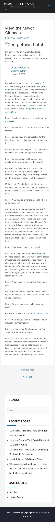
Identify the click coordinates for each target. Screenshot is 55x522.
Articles (13, 492)
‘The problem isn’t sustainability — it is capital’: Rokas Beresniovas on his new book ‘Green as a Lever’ (28, 468)
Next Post (27, 377)
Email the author (18, 71)
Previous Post (27, 370)
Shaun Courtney (21, 68)
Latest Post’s (16, 497)
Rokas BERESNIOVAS (18, 4)
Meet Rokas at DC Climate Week (25, 459)
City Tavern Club (40, 313)
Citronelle (9, 121)
